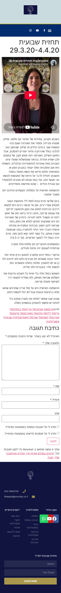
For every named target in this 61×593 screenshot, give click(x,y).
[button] (49, 30)
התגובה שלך (51, 343)
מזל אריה (31, 309)
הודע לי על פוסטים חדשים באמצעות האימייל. (30, 433)
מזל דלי (51, 313)
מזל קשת (48, 317)
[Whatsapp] (44, 518)
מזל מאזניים (31, 313)
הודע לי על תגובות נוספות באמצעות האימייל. (30, 427)
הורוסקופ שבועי (45, 309)
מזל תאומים (27, 317)
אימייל (54, 399)
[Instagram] (30, 30)
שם (56, 386)
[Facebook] (54, 518)
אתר (56, 413)
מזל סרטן (19, 313)
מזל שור (38, 317)
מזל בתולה (20, 309)
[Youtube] (37, 30)
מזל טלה (42, 313)
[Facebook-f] (44, 30)
